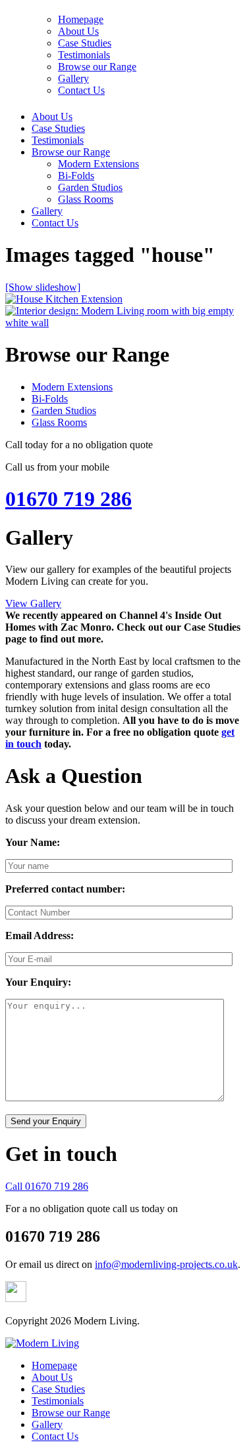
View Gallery (33, 603)
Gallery (47, 211)
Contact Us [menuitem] (55, 1436)
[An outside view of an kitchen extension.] (64, 299)
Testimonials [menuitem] (58, 1400)
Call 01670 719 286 (46, 1186)
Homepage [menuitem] (54, 1365)
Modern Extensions (98, 163)
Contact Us (55, 222)
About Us (52, 116)
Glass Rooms (85, 199)
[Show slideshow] (42, 287)
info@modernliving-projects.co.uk (166, 1264)
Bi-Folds (76, 175)
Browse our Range (71, 152)
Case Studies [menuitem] (58, 1389)
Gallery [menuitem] (47, 1424)
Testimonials (58, 140)
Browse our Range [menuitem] (71, 1412)
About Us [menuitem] (52, 1377)
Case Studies (58, 128)
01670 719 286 (68, 499)
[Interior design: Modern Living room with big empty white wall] (123, 322)
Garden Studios (90, 187)
